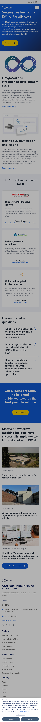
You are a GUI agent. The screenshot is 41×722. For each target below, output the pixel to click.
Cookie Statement (24, 711)
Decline (30, 719)
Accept (11, 719)
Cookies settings (20, 715)
